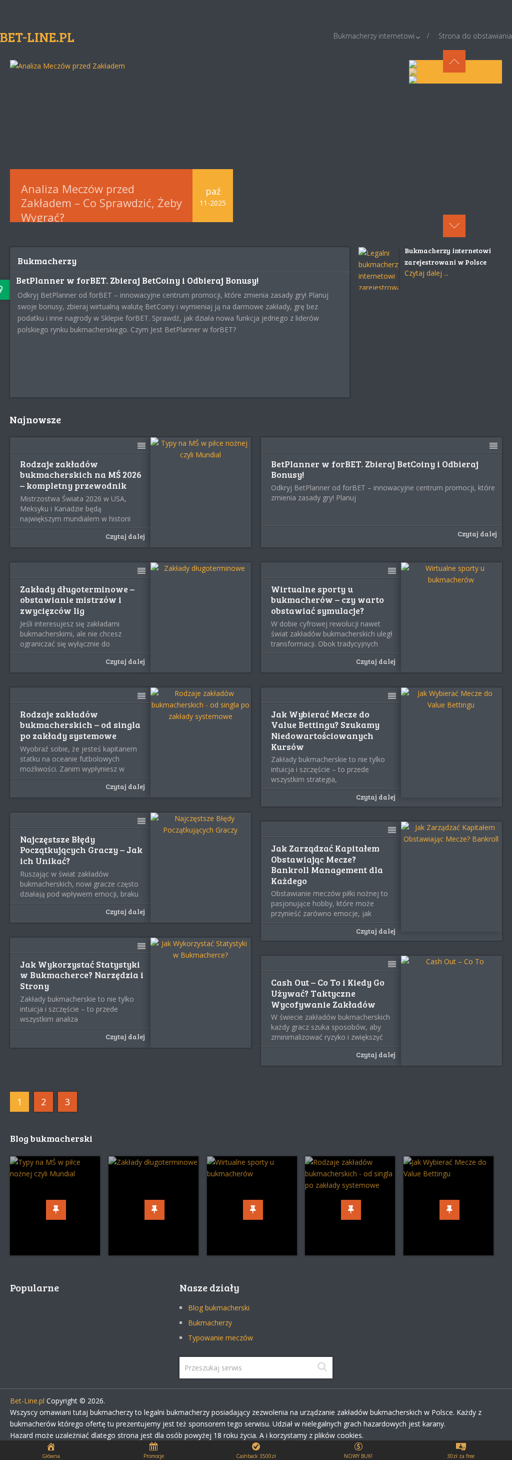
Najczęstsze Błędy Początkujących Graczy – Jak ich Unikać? (81, 850)
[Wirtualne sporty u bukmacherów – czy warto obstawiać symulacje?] (451, 617)
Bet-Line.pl (27, 1400)
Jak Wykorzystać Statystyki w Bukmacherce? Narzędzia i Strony (82, 975)
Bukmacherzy (210, 1322)
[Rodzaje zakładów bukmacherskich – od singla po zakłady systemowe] (201, 742)
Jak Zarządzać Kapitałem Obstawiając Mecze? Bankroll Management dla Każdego (327, 864)
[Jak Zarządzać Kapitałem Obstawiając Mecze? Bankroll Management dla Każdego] (451, 877)
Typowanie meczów (220, 1337)
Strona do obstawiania (475, 36)
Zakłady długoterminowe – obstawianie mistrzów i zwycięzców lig (77, 600)
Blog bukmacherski (219, 1307)
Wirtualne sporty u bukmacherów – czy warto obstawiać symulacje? (327, 600)
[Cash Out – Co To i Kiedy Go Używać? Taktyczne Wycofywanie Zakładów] (451, 1011)
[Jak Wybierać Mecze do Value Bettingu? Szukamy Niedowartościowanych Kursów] (451, 742)
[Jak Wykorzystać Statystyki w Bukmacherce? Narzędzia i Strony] (201, 993)
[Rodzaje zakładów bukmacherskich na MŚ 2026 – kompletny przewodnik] (201, 492)
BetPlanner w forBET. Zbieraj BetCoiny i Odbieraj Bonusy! (137, 280)
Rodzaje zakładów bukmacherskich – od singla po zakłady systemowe (80, 725)
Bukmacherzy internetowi (374, 36)
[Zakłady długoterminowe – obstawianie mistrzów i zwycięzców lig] (201, 617)
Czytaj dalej (125, 536)
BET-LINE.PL (37, 37)
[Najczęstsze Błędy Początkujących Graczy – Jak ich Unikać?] (201, 868)
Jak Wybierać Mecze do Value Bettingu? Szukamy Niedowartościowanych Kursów (325, 730)
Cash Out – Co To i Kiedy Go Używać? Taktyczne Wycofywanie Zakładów (327, 993)
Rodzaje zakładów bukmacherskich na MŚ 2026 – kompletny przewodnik (81, 475)
